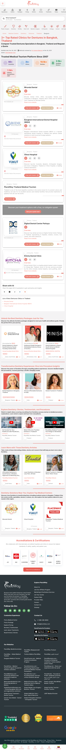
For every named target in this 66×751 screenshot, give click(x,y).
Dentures (31, 33)
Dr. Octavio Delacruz (37, 50)
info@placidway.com (43, 624)
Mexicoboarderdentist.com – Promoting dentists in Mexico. (12, 683)
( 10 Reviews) (14, 134)
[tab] (17, 443)
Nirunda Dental (8, 301)
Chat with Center (31, 108)
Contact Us (37, 605)
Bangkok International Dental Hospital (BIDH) (18, 303)
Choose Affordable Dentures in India (33, 391)
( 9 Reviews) (14, 169)
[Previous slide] (3, 343)
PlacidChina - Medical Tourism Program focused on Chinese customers (12, 667)
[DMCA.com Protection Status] (38, 718)
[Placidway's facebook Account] (5, 610)
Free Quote (8, 199)
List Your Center (39, 595)
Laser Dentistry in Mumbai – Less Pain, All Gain (32, 473)
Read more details (30, 102)
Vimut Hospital (8, 306)
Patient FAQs (38, 597)
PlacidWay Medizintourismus (12, 649)
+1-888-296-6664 (42, 620)
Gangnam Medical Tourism (12, 658)
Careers (36, 602)
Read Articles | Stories (11, 632)
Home (4, 33)
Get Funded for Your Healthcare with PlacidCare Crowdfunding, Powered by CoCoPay (10, 430)
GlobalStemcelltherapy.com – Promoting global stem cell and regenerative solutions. (12, 689)
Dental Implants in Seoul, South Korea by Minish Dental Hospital (53, 347)
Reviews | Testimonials (11, 627)
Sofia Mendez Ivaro (10, 52)
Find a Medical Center (10, 620)
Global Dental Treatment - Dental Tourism (12, 694)
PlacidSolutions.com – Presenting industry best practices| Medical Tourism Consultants (32, 668)
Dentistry (23, 33)
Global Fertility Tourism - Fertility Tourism (51, 688)
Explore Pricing (8, 625)
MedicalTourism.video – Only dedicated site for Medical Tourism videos (33, 683)
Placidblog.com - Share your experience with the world (52, 667)
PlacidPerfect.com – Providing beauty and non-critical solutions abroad (32, 675)
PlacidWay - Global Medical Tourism (12, 655)
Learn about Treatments (11, 630)
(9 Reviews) (34, 526)
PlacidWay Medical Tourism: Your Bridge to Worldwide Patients (54, 430)
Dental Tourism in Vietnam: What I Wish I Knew (54, 473)
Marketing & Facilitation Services (44, 592)
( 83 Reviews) (14, 270)
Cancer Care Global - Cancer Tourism (13, 698)
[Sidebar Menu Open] (3, 3)
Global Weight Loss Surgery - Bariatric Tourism (33, 688)
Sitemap (36, 607)
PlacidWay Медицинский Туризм (32, 650)
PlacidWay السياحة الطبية (51, 654)
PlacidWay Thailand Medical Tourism (54, 520)
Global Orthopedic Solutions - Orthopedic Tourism (32, 698)
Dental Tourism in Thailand (54, 391)
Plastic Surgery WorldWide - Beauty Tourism (52, 682)
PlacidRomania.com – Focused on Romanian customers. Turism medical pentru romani (52, 661)
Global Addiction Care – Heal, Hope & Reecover (31, 694)
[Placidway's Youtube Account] (14, 610)
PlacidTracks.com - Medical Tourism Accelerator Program (32, 660)
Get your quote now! (33, 211)
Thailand (39, 33)
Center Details (46, 108)
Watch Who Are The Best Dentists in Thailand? (31, 430)
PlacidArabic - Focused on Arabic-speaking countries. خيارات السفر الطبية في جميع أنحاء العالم (52, 676)
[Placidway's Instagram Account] (24, 610)
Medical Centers (13, 33)
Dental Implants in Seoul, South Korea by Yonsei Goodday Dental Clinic (10, 347)
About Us (37, 587)
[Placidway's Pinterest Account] (19, 610)
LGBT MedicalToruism (50, 693)
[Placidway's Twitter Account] (10, 610)
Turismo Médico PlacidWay (32, 654)
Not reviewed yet (8, 101)
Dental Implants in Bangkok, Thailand (11, 391)
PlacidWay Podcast (50, 650)
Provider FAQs (38, 600)
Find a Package (8, 622)
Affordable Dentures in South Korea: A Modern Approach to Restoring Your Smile (11, 473)
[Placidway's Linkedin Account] (28, 610)
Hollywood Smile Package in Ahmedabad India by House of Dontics (32, 347)
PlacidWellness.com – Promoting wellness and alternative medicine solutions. (11, 676)
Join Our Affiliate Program (42, 589)
